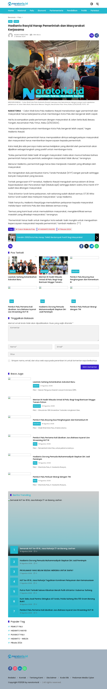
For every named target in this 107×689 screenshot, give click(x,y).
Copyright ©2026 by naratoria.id (23, 682)
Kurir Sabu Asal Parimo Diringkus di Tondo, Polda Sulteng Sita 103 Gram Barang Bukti (57, 600)
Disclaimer (52, 677)
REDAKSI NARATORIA (21, 34)
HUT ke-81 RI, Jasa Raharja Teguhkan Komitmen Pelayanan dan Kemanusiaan (57, 580)
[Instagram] (15, 668)
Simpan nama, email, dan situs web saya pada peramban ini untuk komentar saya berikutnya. (54, 360)
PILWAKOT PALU (18, 634)
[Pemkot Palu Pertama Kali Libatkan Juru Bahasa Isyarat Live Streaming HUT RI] (22, 295)
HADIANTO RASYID (47, 229)
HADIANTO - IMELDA (19, 638)
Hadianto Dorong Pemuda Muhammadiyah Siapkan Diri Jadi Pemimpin (52, 309)
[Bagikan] (96, 35)
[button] (91, 3)
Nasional (44, 271)
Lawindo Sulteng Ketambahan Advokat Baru (22, 278)
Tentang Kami (36, 677)
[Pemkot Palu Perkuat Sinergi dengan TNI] (84, 295)
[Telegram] (91, 246)
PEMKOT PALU (17, 626)
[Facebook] (81, 246)
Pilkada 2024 (65, 229)
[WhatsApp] (96, 246)
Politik (16, 21)
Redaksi (12, 677)
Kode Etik (64, 677)
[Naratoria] (18, 3)
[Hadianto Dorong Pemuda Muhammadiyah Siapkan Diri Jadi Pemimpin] (53, 295)
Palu (10, 21)
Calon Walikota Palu (26, 229)
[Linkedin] (20, 668)
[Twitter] (86, 246)
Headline (75, 271)
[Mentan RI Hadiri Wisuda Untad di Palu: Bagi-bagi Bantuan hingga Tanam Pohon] (53, 265)
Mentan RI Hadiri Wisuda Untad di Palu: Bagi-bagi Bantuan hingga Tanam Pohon (50, 279)
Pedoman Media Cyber (83, 677)
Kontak (22, 677)
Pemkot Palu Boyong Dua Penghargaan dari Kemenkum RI (84, 279)
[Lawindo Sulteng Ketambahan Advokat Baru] (22, 265)
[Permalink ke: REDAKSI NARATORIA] (11, 35)
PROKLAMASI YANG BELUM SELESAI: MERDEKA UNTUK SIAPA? (46, 570)
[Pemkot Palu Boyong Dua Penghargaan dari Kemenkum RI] (84, 265)
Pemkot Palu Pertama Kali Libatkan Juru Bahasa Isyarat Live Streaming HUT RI (22, 309)
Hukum (12, 271)
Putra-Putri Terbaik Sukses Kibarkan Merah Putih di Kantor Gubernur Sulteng (56, 590)
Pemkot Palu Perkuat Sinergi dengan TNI (83, 308)
